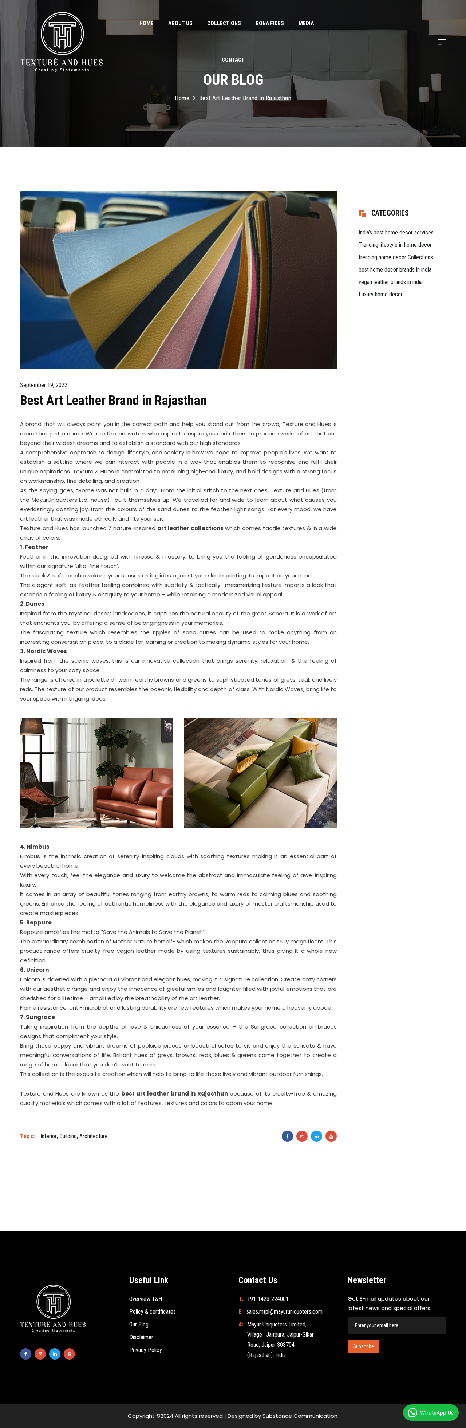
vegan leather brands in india (391, 282)
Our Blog (139, 1324)
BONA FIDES (270, 23)
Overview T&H (145, 1298)
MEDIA (306, 23)
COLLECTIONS (224, 23)
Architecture (93, 1136)
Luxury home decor (381, 294)
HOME (146, 23)
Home (182, 98)
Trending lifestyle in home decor (395, 244)
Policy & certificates (152, 1311)
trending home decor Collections (396, 257)
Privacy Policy (145, 1349)
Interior (48, 1136)
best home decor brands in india (395, 269)
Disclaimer (141, 1337)
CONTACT (233, 59)
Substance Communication (299, 1416)
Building (68, 1136)
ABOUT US (180, 23)
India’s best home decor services (396, 232)
